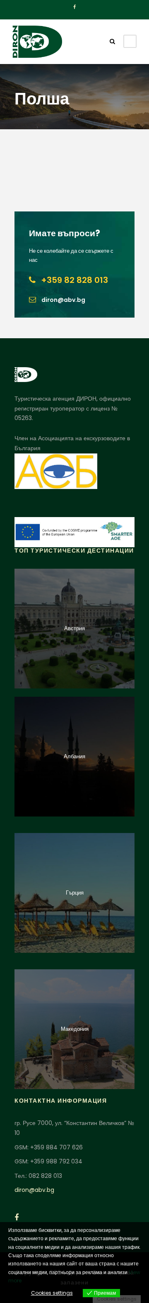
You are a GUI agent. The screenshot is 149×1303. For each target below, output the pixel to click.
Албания (74, 756)
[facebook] (74, 7)
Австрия (74, 628)
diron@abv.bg (34, 1190)
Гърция (75, 893)
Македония (75, 1029)
